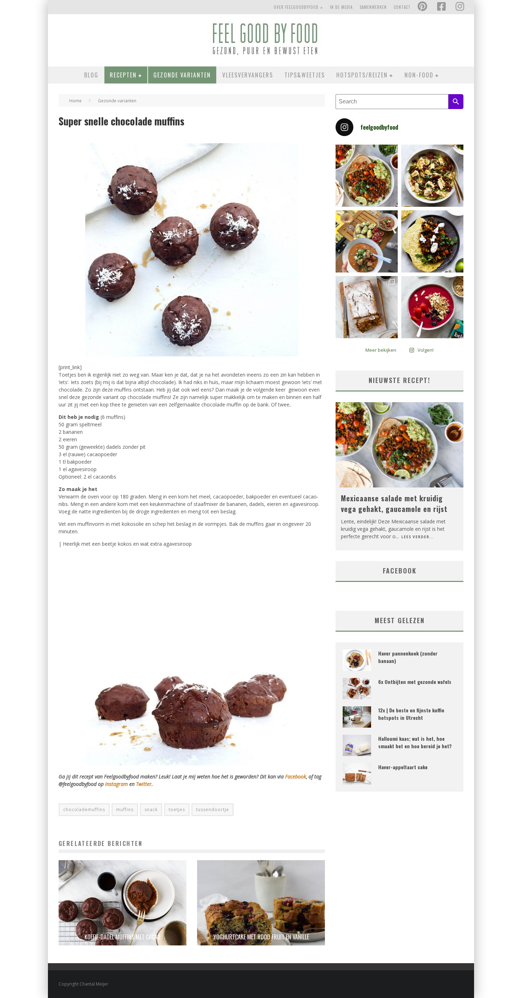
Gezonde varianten (182, 75)
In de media (341, 7)
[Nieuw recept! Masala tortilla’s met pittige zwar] (432, 241)
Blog (91, 75)
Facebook (295, 776)
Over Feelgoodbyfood (296, 7)
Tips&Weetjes (304, 75)
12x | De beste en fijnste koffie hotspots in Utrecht (411, 713)
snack (151, 810)
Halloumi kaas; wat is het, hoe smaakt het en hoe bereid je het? (415, 742)
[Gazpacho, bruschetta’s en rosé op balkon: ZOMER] (367, 241)
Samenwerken (373, 7)
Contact (402, 7)
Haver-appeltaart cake (403, 767)
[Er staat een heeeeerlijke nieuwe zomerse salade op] (432, 176)
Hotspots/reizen (362, 75)
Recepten (123, 75)
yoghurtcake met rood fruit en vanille (261, 937)
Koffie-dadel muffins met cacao (123, 937)
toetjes (177, 810)
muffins (125, 810)
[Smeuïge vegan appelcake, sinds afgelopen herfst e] (367, 307)
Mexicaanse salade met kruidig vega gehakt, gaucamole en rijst (394, 503)
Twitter (144, 784)
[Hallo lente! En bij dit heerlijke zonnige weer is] (367, 176)
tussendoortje (212, 810)
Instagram (117, 784)
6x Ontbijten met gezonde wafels (414, 681)
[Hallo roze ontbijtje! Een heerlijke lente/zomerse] (432, 307)
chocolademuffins (84, 810)
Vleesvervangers (247, 75)
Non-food (419, 75)
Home (75, 101)
